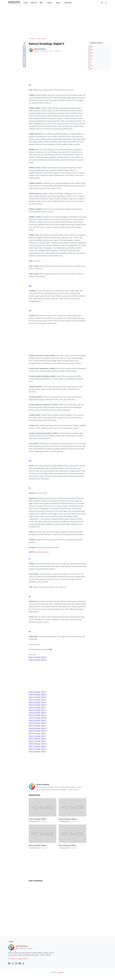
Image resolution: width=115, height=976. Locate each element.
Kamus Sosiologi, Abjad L (41, 552)
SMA (41, 3)
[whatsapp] (24, 54)
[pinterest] (24, 62)
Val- (91, 46)
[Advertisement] (57, 21)
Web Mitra (68, 3)
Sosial (58, 3)
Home (26, 3)
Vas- (91, 56)
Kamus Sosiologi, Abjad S (37, 819)
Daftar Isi (34, 3)
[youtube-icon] (20, 963)
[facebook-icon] (9, 963)
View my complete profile (18, 959)
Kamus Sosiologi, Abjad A (38, 845)
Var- (91, 53)
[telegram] (24, 58)
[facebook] (24, 47)
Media (49, 3)
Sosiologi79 (14, 2)
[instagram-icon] (16, 963)
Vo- (91, 65)
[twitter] (24, 51)
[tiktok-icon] (23, 963)
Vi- (91, 62)
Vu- (91, 68)
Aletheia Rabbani (22, 946)
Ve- (91, 59)
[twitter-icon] (13, 963)
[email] (24, 65)
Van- (91, 49)
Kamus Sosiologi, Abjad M (68, 819)
